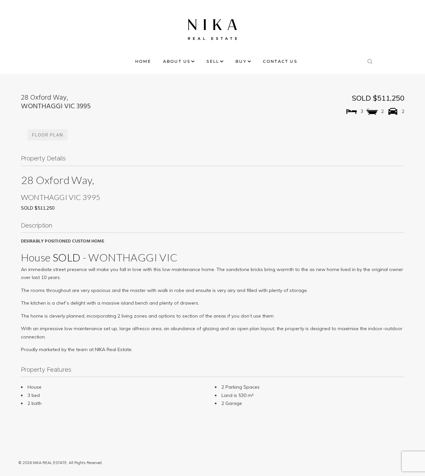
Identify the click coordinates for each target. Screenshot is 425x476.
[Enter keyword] (370, 60)
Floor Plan (47, 135)
